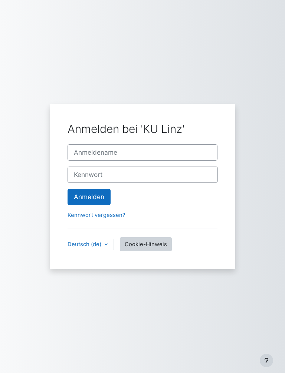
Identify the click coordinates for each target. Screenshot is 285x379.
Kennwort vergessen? (96, 215)
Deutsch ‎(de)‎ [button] (85, 244)
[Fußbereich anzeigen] (266, 360)
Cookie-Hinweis (146, 244)
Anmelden (89, 197)
